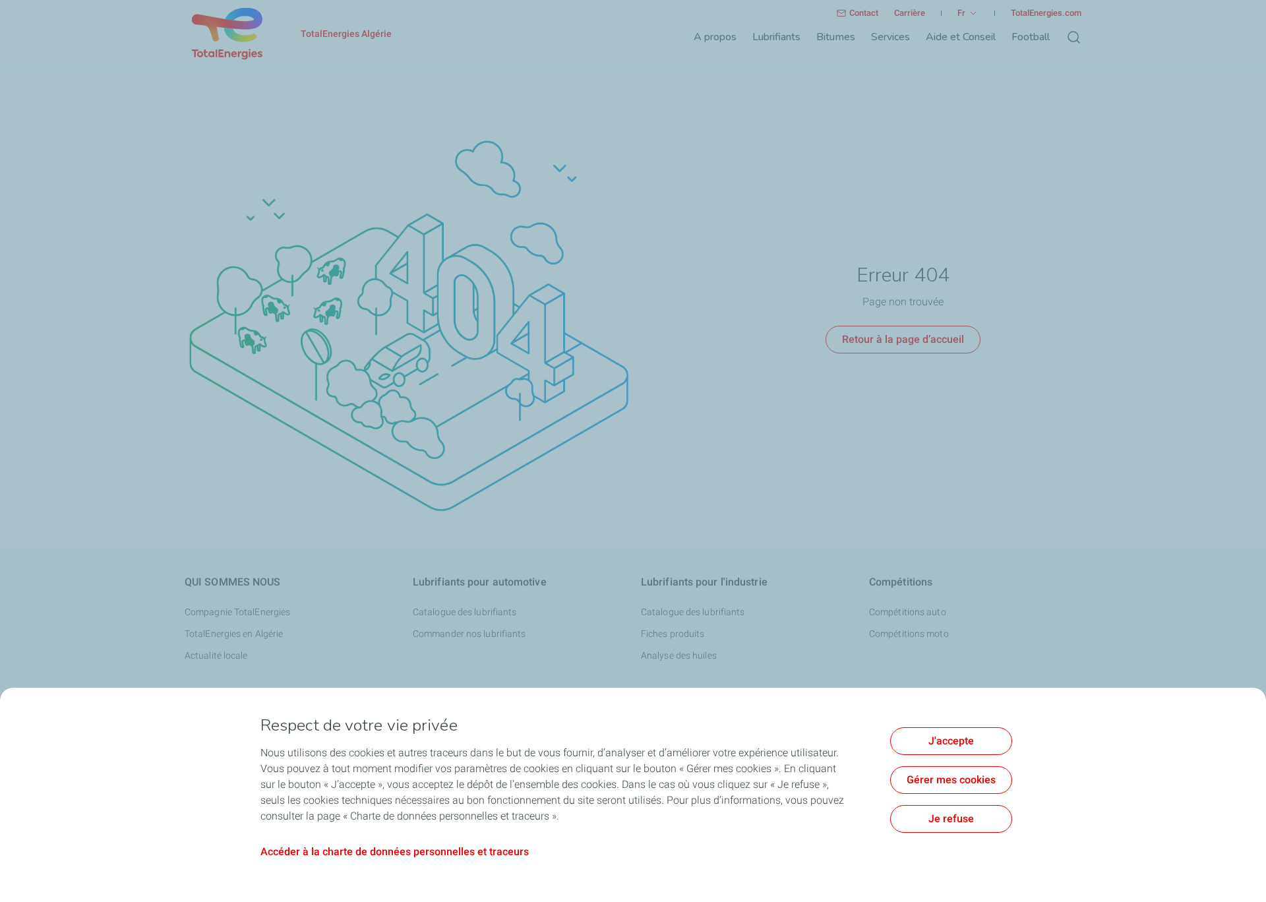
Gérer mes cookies (951, 779)
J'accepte (951, 741)
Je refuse (951, 818)
